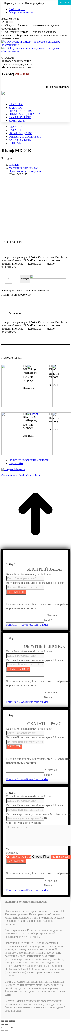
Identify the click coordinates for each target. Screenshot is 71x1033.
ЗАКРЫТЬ (65, 2)
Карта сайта (16, 463)
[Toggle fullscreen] (10, 1027)
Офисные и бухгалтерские (32, 290)
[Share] (6, 1027)
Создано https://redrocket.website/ (21, 475)
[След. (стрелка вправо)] (6, 1024)
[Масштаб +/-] (13, 1021)
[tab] (39, 311)
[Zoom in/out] (13, 1027)
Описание (15, 313)
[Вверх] (35, 546)
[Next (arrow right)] (6, 1030)
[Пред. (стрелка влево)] (2, 1024)
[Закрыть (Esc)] (2, 1021)
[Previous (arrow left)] (2, 1030)
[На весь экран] (10, 1021)
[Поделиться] (6, 1021)
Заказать (25, 278)
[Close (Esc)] (2, 1027)
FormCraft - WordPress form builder (27, 624)
